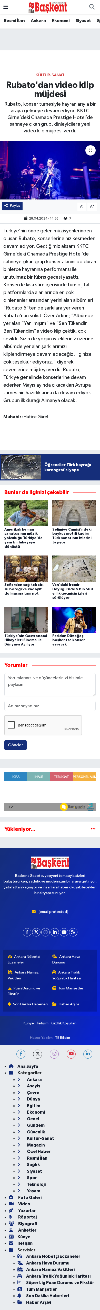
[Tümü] (93, 829)
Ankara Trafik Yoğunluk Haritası (66, 975)
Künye (29, 1023)
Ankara (38, 21)
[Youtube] (64, 932)
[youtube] (71, 1054)
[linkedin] (87, 1054)
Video (23, 1204)
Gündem (35, 1125)
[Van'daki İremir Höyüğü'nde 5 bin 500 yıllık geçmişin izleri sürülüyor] (74, 568)
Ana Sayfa (27, 1066)
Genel (32, 1119)
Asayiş (33, 1086)
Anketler (26, 1230)
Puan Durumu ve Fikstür (24, 991)
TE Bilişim (62, 1038)
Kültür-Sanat (50, 75)
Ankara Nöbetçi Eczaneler (24, 959)
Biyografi (27, 1224)
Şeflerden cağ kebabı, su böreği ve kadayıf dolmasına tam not (24, 589)
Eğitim (33, 1106)
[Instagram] (45, 932)
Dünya (33, 1099)
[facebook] (20, 1054)
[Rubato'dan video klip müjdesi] (50, 170)
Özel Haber (38, 1151)
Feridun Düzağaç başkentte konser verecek (68, 640)
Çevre (32, 1092)
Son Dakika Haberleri (30, 1004)
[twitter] (37, 1054)
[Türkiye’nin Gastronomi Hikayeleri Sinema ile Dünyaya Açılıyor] (26, 619)
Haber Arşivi (69, 1004)
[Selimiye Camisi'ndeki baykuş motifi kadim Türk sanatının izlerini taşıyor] (74, 513)
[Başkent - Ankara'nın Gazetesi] (47, 7)
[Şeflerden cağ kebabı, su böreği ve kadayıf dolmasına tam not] (26, 568)
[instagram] (54, 1054)
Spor (31, 1178)
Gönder (15, 745)
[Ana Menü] (5, 7)
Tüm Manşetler (70, 988)
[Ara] (92, 7)
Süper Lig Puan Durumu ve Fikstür (60, 1282)
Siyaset (83, 21)
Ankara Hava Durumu (66, 959)
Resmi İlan (14, 21)
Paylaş (15, 205)
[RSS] (73, 932)
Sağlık (33, 1164)
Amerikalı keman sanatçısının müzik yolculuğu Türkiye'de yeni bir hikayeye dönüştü (23, 538)
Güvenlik (35, 1132)
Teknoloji (36, 1184)
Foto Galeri (29, 1197)
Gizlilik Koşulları (63, 1023)
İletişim (42, 1023)
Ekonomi (60, 21)
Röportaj (27, 1217)
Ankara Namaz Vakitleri (23, 975)
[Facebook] (27, 932)
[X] (36, 932)
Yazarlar (26, 1210)
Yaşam (33, 1191)
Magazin (35, 1145)
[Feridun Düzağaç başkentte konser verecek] (74, 619)
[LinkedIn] (55, 932)
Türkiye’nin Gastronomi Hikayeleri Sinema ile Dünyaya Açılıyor (25, 640)
